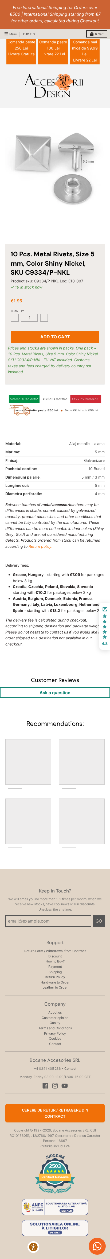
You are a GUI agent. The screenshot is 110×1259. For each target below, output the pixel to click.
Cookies (55, 1038)
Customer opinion (55, 1018)
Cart (99, 34)
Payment (55, 967)
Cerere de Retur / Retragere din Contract (55, 1113)
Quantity (17, 311)
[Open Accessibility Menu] (34, 1247)
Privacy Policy (55, 1033)
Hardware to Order (55, 982)
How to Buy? (55, 961)
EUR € (27, 34)
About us (55, 1012)
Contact (55, 1044)
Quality (55, 1023)
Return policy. (41, 546)
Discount (55, 956)
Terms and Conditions (55, 1028)
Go (99, 921)
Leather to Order (55, 987)
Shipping (55, 972)
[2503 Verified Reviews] (55, 1194)
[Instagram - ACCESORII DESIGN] (55, 1086)
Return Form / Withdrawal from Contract (55, 951)
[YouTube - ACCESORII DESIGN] (64, 1086)
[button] (104, 626)
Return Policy (55, 977)
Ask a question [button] (55, 692)
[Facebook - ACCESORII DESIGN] (45, 1086)
